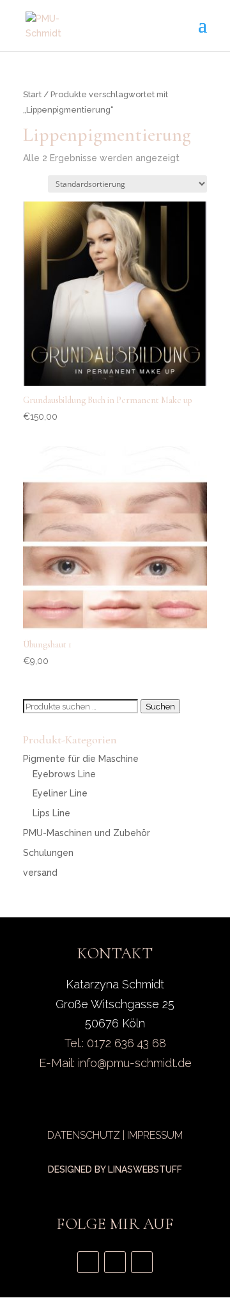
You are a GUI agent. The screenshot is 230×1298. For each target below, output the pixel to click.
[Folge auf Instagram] (88, 1262)
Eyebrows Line (64, 774)
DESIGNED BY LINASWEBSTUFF (115, 1169)
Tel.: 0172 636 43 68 (115, 1043)
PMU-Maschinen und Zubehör (86, 833)
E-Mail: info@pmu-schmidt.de (115, 1063)
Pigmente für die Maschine (81, 759)
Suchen (160, 706)
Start (32, 94)
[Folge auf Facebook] (142, 1262)
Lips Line (51, 813)
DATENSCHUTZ (83, 1135)
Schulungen (48, 853)
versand (40, 872)
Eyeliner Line (60, 793)
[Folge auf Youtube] (115, 1262)
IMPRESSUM (155, 1135)
